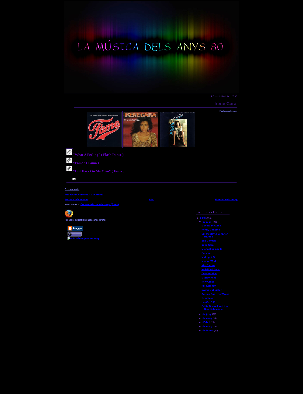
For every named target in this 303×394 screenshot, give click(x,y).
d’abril (207, 322)
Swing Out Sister (211, 289)
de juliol (208, 221)
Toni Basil (207, 298)
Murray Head (209, 277)
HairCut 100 (208, 302)
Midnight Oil (208, 257)
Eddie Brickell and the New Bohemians (214, 307)
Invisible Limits (210, 269)
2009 (203, 218)
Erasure (206, 253)
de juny (207, 314)
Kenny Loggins (210, 229)
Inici (151, 199)
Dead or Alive (209, 273)
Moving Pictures (211, 225)
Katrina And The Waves (215, 294)
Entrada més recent (76, 199)
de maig (208, 318)
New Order (207, 281)
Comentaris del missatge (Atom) (99, 204)
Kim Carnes (208, 265)
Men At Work (209, 261)
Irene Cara (225, 103)
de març (208, 326)
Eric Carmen (208, 240)
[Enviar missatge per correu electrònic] (73, 179)
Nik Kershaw (208, 285)
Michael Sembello (212, 248)
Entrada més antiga (226, 199)
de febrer (208, 330)
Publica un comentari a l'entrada (84, 194)
